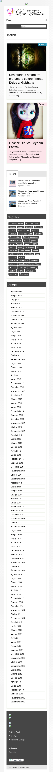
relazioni (13, 264)
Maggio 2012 (16, 586)
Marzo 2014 (16, 502)
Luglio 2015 (16, 438)
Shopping (33, 267)
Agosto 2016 (16, 395)
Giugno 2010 (16, 673)
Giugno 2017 (16, 367)
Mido (12, 254)
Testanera (24, 274)
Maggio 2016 (16, 403)
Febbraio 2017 (17, 383)
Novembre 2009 (18, 697)
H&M (35, 243)
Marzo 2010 (16, 685)
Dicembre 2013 (17, 514)
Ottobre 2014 (16, 474)
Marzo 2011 (16, 641)
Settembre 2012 (18, 570)
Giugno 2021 (16, 295)
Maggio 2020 (16, 339)
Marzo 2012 (16, 594)
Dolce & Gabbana (30, 237)
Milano (19, 254)
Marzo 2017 (16, 379)
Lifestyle (13, 735)
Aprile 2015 (16, 450)
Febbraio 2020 (17, 351)
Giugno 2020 (16, 335)
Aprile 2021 (16, 303)
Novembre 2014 (18, 470)
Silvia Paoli (15, 732)
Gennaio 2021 (17, 307)
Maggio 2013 (16, 538)
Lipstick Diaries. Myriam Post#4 (26, 145)
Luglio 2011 (16, 626)
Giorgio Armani (16, 243)
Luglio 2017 (16, 363)
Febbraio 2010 (17, 689)
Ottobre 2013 (16, 522)
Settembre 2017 (18, 359)
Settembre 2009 (18, 701)
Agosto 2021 (16, 291)
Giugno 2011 (16, 630)
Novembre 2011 (18, 610)
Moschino (29, 254)
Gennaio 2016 (17, 415)
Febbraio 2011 (17, 646)
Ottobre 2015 (16, 426)
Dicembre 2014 (17, 466)
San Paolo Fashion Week (29, 264)
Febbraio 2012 (17, 598)
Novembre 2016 (18, 391)
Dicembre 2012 (17, 558)
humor (12, 247)
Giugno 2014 (16, 490)
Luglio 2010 (16, 669)
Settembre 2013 (18, 526)
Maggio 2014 (16, 494)
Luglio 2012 (16, 578)
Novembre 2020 (18, 315)
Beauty (42, 104)
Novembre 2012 (18, 562)
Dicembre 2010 (17, 653)
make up (13, 250)
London (40, 247)
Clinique (13, 233)
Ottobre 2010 (16, 661)
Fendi (26, 240)
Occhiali (13, 257)
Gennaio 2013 (17, 554)
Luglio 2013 (16, 530)
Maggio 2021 (16, 299)
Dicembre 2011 (17, 606)
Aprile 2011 (16, 638)
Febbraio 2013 (17, 550)
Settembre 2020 (18, 323)
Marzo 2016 (16, 407)
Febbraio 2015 (17, 458)
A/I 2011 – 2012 (32, 223)
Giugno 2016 (16, 399)
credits (13, 752)
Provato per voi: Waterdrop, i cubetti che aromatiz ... (29, 181)
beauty (20, 227)
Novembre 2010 (18, 657)
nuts (37, 254)
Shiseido (22, 267)
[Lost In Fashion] (27, 16)
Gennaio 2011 (17, 649)
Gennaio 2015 (17, 462)
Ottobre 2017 (16, 355)
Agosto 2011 (16, 622)
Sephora (13, 267)
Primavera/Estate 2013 (19, 260)
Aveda (12, 227)
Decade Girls (15, 237)
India (20, 247)
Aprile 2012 (16, 590)
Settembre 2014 (18, 478)
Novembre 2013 (18, 518)
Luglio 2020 (16, 331)
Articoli (42, 44)
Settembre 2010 (18, 665)
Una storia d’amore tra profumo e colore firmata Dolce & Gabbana (26, 78)
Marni (35, 250)
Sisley (12, 270)
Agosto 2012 (16, 574)
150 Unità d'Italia (16, 223)
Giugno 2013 (16, 534)
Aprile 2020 (16, 343)
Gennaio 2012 (17, 602)
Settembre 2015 (18, 431)
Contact (13, 748)
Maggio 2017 (16, 371)
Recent (12, 173)
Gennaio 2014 (17, 510)
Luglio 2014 (16, 486)
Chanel (12, 230)
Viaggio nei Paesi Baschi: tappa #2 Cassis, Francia (31, 192)
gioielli (33, 240)
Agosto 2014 (16, 482)
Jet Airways (29, 247)
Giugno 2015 (16, 442)
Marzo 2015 (16, 454)
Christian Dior (23, 230)
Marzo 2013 (16, 546)
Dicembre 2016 (17, 387)
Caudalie (38, 227)
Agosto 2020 (16, 327)
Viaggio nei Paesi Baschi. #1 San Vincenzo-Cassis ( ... (30, 202)
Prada (21, 257)
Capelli (29, 227)
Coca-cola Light (25, 233)
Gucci (27, 243)
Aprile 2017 (16, 375)
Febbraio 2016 (17, 411)
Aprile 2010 (16, 681)
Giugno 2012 (16, 582)
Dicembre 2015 (17, 418)
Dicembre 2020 (17, 311)
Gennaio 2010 (17, 693)
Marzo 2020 (16, 347)
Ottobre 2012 (16, 566)
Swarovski (30, 270)
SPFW (20, 270)
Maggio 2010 (16, 677)
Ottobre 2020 (16, 319)
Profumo (34, 260)
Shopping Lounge (17, 739)
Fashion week (15, 240)
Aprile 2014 (16, 498)
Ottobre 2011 (16, 614)
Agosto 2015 (16, 434)
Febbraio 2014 (17, 506)
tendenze (13, 274)
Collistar (38, 233)
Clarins (35, 230)
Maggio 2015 (16, 446)
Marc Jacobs (25, 250)
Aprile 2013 (16, 542)
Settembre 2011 (18, 618)
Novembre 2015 (18, 423)
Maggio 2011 (16, 633)
